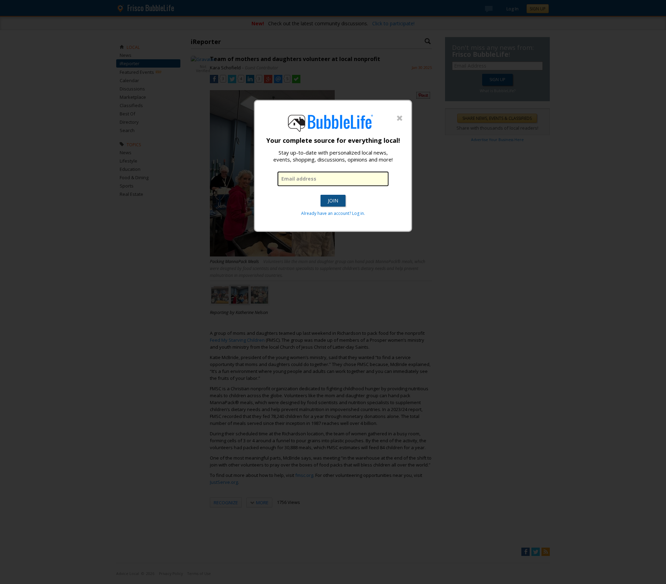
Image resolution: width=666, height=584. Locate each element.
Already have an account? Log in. (333, 213)
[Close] (399, 118)
